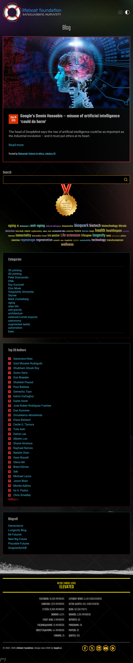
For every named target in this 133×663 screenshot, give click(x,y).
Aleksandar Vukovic (27, 154)
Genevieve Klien (23, 358)
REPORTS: (73, 620)
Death (49, 231)
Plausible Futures (18, 543)
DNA (11, 281)
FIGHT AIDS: (48, 620)
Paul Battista (21, 387)
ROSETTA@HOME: (44, 630)
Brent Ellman (21, 467)
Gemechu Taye (22, 391)
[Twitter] (92, 648)
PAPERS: (72, 630)
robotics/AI (50, 154)
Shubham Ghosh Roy (26, 368)
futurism (85, 231)
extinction (70, 231)
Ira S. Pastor (20, 490)
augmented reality (19, 324)
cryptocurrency (36, 231)
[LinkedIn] (99, 648)
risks (62, 240)
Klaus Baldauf (22, 419)
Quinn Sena (20, 372)
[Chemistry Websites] (66, 201)
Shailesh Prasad (23, 382)
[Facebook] (85, 648)
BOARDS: (73, 614)
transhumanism (115, 240)
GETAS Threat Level (66, 586)
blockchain (10, 231)
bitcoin (122, 226)
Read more (16, 145)
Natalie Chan (21, 452)
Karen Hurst (20, 401)
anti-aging (37, 226)
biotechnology (110, 226)
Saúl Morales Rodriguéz (27, 363)
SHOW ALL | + (13, 499)
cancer (27, 231)
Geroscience (15, 525)
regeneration (44, 240)
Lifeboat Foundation (24, 648)
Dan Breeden (21, 377)
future (77, 231)
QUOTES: (72, 636)
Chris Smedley (22, 495)
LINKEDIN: (45, 604)
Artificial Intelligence (53, 226)
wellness (67, 244)
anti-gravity (15, 309)
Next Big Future (17, 539)
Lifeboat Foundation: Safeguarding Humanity (58, 12)
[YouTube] (106, 648)
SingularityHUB (17, 548)
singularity (68, 240)
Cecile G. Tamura (23, 424)
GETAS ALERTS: (75, 604)
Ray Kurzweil (16, 284)
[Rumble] (113, 648)
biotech (95, 225)
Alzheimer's (24, 226)
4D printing (15, 273)
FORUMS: (58, 636)
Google (91, 231)
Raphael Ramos (23, 448)
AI (18, 226)
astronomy (14, 320)
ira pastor (53, 236)
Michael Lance (22, 476)
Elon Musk (14, 288)
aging (12, 226)
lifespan (86, 236)
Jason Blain (20, 481)
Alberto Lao (20, 438)
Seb (15, 471)
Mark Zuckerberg (18, 299)
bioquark (81, 225)
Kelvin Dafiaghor (23, 396)
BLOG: (71, 609)
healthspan (114, 231)
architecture (15, 313)
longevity (98, 235)
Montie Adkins (22, 485)
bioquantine (67, 226)
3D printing (15, 270)
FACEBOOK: (44, 599)
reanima (15, 240)
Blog (66, 28)
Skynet (12, 295)
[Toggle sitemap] (120, 12)
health (100, 230)
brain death (20, 231)
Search (126, 179)
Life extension (70, 235)
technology (98, 240)
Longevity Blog (17, 530)
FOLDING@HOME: (45, 625)
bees (11, 331)
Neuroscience (116, 236)
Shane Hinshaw (23, 443)
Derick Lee (19, 434)
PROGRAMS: (74, 625)
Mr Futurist (14, 534)
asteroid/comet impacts (22, 317)
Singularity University (21, 291)
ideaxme (11, 236)
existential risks (58, 231)
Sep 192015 (13, 119)
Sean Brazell (21, 457)
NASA (108, 236)
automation (15, 327)
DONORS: (55, 614)
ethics (41, 154)
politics (123, 236)
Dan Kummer (21, 410)
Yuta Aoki (19, 429)
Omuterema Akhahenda (27, 415)
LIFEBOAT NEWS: (76, 599)
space (76, 240)
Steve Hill (19, 462)
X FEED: (45, 609)
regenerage (28, 240)
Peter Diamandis (18, 277)
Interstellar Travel (39, 236)
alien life (13, 306)
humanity (126, 231)
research (56, 240)
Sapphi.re (58, 648)
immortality (23, 235)
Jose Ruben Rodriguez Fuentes (32, 405)
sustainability (85, 240)
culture (45, 231)
